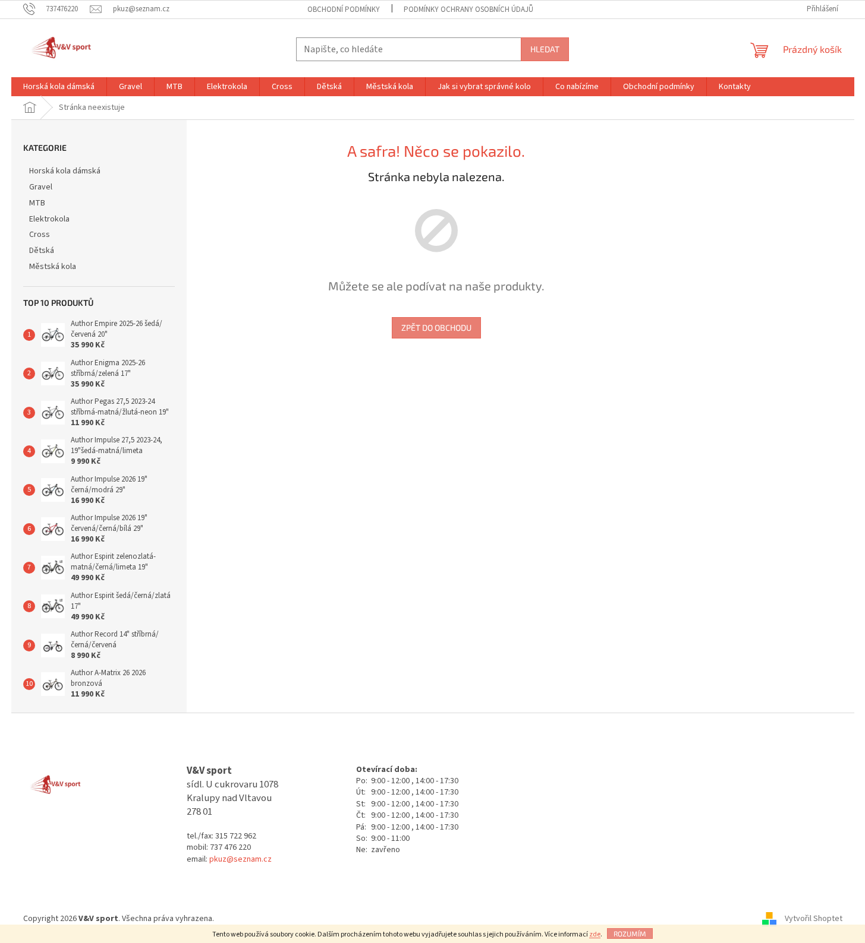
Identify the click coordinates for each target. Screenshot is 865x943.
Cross (39, 235)
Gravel (40, 187)
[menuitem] (58, 86)
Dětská (41, 251)
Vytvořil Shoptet (813, 919)
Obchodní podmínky (343, 9)
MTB (37, 203)
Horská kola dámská (64, 171)
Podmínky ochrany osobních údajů (468, 9)
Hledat (544, 49)
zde (594, 934)
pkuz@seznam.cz (240, 859)
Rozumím (630, 933)
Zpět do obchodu (436, 327)
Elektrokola (49, 219)
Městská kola (52, 267)
